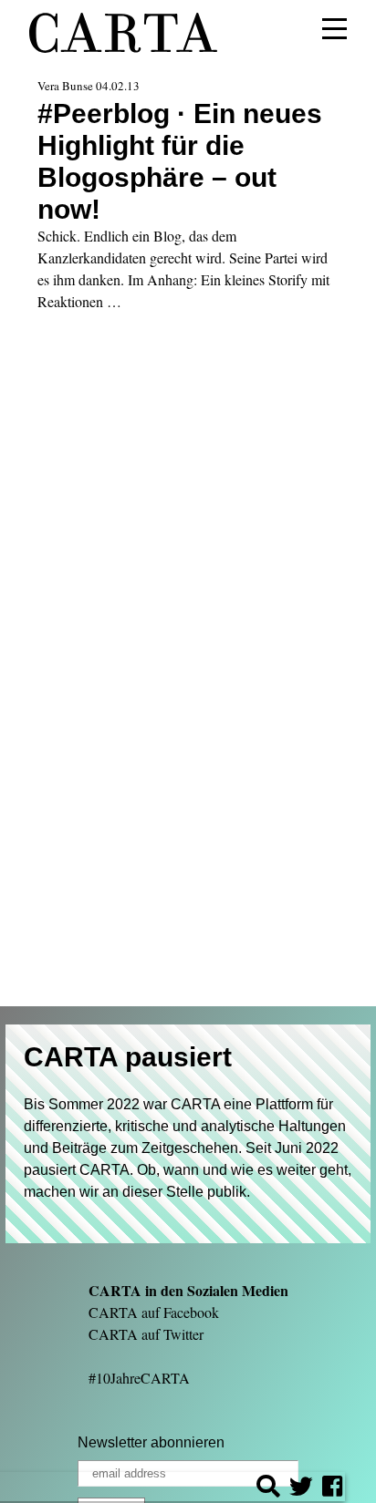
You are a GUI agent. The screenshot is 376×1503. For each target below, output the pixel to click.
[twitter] (301, 1488)
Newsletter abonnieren (151, 1442)
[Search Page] (268, 1488)
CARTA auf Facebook (154, 1312)
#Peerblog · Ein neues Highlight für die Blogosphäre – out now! (179, 161)
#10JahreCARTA (139, 1377)
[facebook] (332, 1488)
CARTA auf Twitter (146, 1333)
